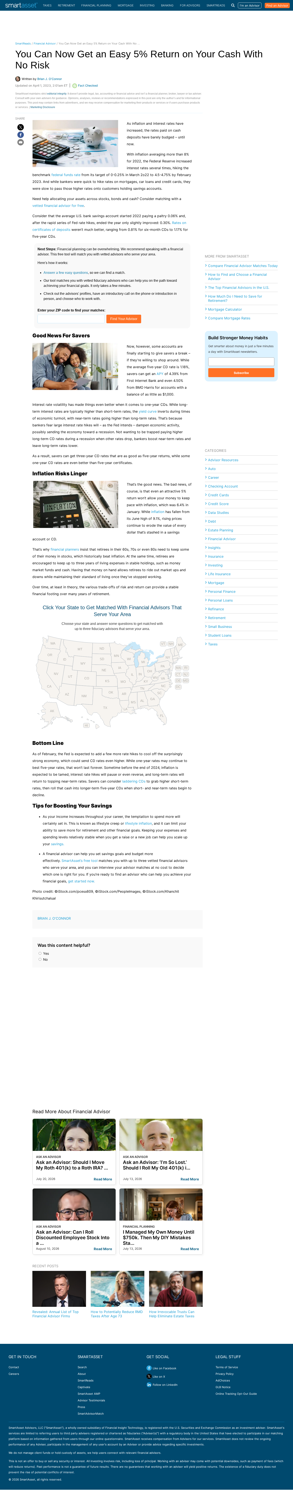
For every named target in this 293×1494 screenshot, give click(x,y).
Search (82, 1367)
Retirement (66, 5)
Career (213, 477)
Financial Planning (96, 5)
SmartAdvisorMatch (91, 1413)
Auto (212, 469)
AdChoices (223, 1380)
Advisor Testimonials (91, 1400)
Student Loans (219, 635)
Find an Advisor (277, 5)
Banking (167, 5)
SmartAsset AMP (89, 1393)
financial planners (65, 549)
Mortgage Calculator (225, 309)
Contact (14, 1367)
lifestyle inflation (138, 823)
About (82, 1373)
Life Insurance (219, 574)
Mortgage (126, 5)
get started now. (81, 881)
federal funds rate (65, 175)
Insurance (216, 556)
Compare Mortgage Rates (229, 318)
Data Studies (218, 512)
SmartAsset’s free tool (80, 860)
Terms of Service (227, 1367)
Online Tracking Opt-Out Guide (236, 1393)
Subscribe (241, 373)
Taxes (47, 5)
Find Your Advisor (123, 319)
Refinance (216, 609)
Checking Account (223, 486)
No (45, 959)
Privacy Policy (225, 1373)
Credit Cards (218, 495)
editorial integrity (56, 93)
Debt (212, 521)
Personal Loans (220, 600)
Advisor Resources (223, 460)
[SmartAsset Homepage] (21, 5)
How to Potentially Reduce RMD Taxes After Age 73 (117, 1314)
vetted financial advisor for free (58, 205)
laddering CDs (133, 781)
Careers (14, 1373)
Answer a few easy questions (66, 272)
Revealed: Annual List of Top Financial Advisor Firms (55, 1314)
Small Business (220, 626)
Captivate (84, 1387)
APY (161, 374)
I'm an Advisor (250, 5)
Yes (45, 953)
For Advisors (190, 5)
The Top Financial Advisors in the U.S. (238, 287)
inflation (157, 512)
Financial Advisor (45, 43)
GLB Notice (223, 1387)
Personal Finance (222, 591)
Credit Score (218, 504)
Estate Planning (220, 530)
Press (81, 1407)
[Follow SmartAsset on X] (149, 1376)
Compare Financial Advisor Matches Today (243, 266)
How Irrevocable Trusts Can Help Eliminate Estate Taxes (171, 1314)
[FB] (20, 135)
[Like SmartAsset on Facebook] (149, 1368)
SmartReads (216, 5)
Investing (147, 5)
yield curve (148, 411)
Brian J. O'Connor (54, 918)
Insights (214, 547)
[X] (20, 127)
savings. (57, 844)
